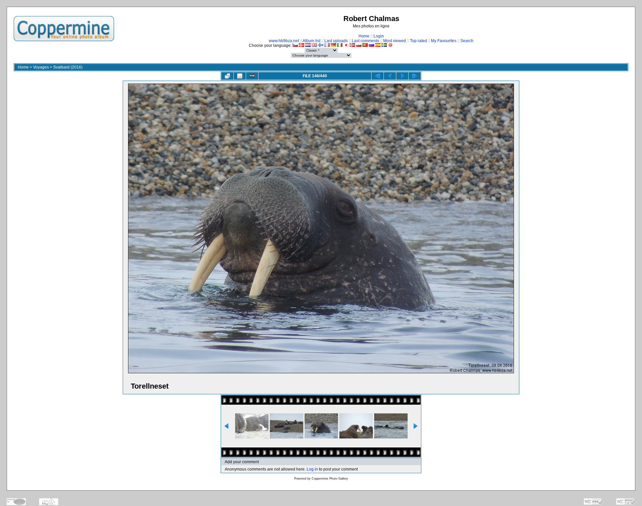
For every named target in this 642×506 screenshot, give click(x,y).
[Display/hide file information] (240, 76)
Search (466, 40)
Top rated (418, 40)
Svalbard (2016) (68, 67)
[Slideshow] (252, 76)
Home (363, 36)
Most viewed (394, 40)
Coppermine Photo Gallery (330, 478)
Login (378, 36)
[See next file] (402, 76)
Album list (311, 40)
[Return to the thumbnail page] (227, 76)
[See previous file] (390, 76)
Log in (312, 469)
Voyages (41, 67)
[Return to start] (377, 76)
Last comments (365, 40)
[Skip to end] (415, 76)
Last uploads (336, 40)
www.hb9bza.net (284, 40)
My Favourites (443, 40)
